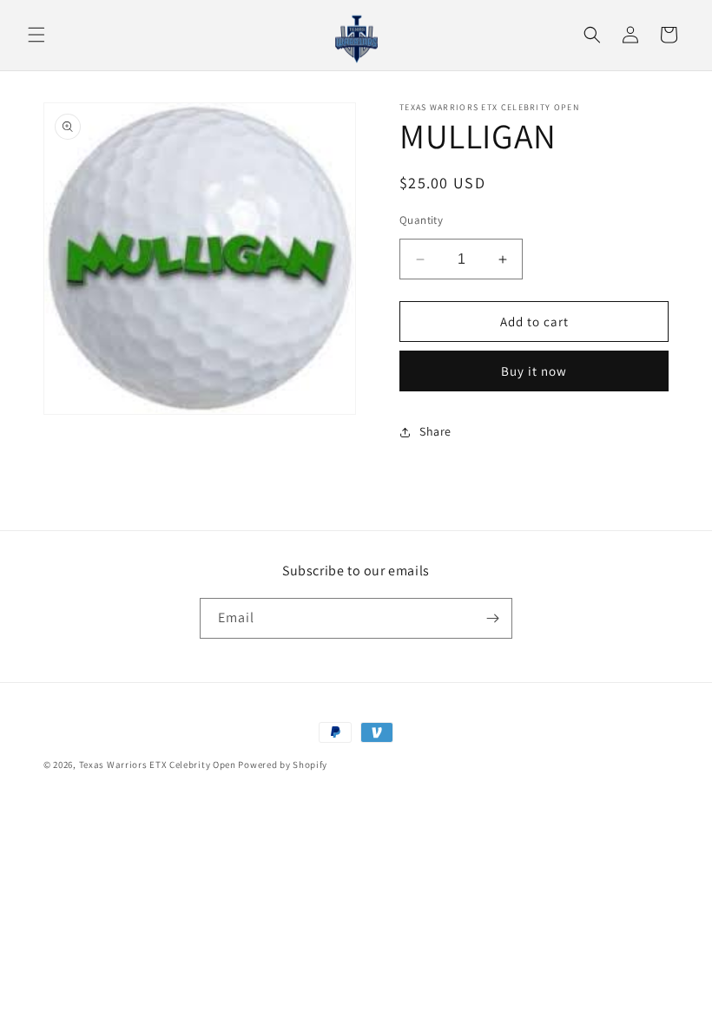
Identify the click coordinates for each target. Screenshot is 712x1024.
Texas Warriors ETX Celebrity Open (157, 764)
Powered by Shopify (282, 764)
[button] (36, 35)
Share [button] (435, 431)
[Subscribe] (492, 618)
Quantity (421, 220)
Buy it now (534, 371)
